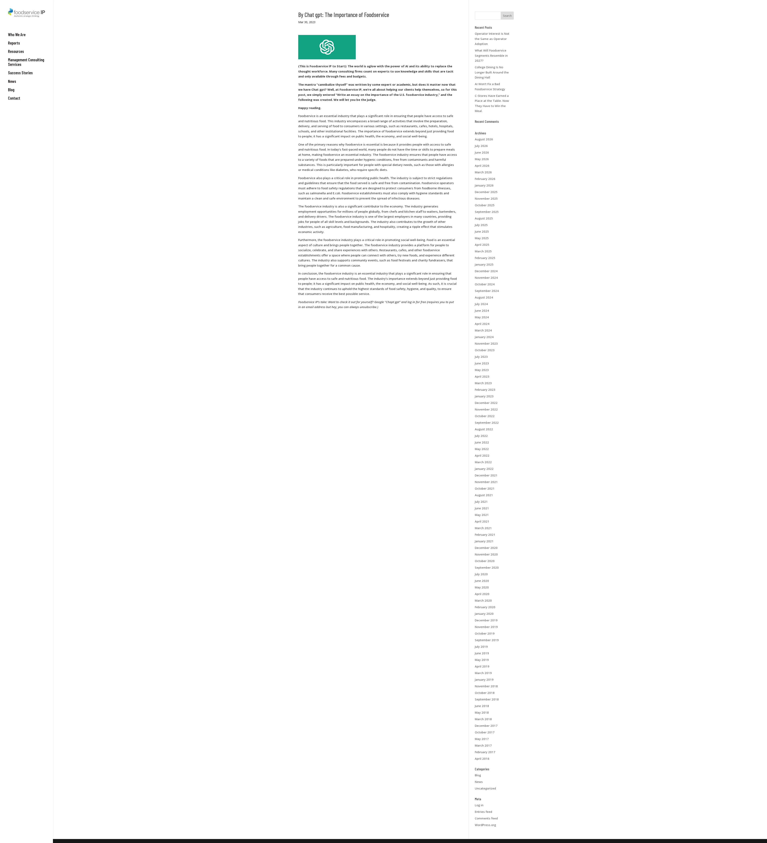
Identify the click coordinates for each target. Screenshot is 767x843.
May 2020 (482, 587)
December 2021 (486, 475)
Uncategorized (485, 788)
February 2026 (485, 179)
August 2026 (484, 139)
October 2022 (485, 416)
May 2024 (482, 317)
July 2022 (481, 436)
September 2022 (487, 422)
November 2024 (486, 278)
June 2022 (482, 442)
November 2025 (486, 198)
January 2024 (484, 337)
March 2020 (483, 600)
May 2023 (482, 370)
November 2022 (486, 409)
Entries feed (483, 812)
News (12, 81)
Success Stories (20, 72)
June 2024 (482, 310)
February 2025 (485, 258)
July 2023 (481, 357)
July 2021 (481, 502)
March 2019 (483, 673)
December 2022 (486, 403)
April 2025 (482, 245)
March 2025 (483, 251)
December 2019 (486, 620)
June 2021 (482, 508)
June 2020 (482, 581)
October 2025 (485, 205)
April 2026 (482, 166)
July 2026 (481, 146)
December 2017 (486, 726)
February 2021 (485, 535)
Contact (14, 98)
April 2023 (482, 376)
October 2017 (485, 732)
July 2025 (481, 225)
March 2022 (483, 462)
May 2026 (482, 159)
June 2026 (482, 152)
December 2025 (486, 192)
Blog (11, 89)
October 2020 (485, 561)
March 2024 (483, 330)
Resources (16, 51)
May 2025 (482, 238)
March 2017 (483, 745)
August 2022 (484, 429)
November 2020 (486, 554)
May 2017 (482, 739)
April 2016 (482, 759)
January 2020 (484, 614)
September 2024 (487, 291)
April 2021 (482, 521)
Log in (479, 805)
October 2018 (485, 693)
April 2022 (482, 455)
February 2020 (485, 607)
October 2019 (485, 633)
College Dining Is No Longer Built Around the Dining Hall (492, 72)
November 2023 (486, 343)
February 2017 (485, 752)
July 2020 (481, 574)
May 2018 (482, 712)
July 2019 (481, 647)
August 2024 (484, 297)
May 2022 (482, 449)
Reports (14, 43)
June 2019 (482, 653)
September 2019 (487, 640)
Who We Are (17, 34)
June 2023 (482, 363)
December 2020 (486, 548)
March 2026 (483, 172)
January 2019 (484, 679)
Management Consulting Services (26, 62)
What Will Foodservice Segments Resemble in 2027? (491, 55)
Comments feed (486, 818)
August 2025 (484, 218)
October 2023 (485, 350)
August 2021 (484, 495)
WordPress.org (485, 825)
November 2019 (486, 627)
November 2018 (486, 686)
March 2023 (483, 383)
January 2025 (484, 264)
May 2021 (482, 515)
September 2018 (487, 699)
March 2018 (483, 719)
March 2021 (483, 528)
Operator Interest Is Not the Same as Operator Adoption (492, 39)
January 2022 (484, 469)
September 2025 (487, 212)
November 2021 (486, 482)
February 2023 (485, 390)
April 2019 (482, 666)
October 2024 (485, 284)
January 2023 (484, 396)
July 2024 (481, 304)
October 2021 (485, 488)
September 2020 (487, 567)
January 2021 (484, 541)
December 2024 (486, 271)
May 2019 (482, 660)
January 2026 (484, 185)
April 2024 (482, 324)
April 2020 (482, 594)
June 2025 (482, 231)
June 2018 (482, 706)
